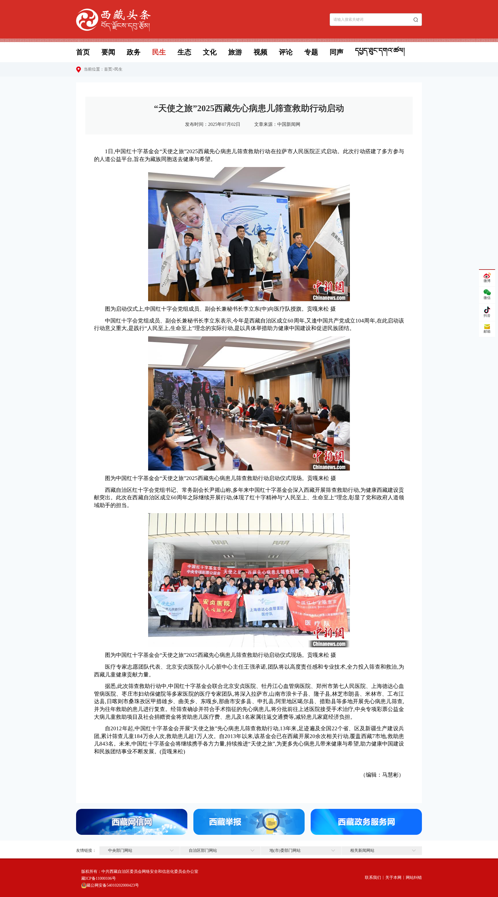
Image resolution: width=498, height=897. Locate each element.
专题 (311, 52)
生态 (184, 52)
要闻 (108, 52)
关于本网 (393, 877)
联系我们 (373, 877)
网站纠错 (414, 877)
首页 (83, 52)
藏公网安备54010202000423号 (112, 885)
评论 (286, 52)
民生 (159, 52)
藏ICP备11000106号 (98, 878)
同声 (337, 52)
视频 (260, 52)
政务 (134, 52)
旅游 (235, 52)
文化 (210, 52)
